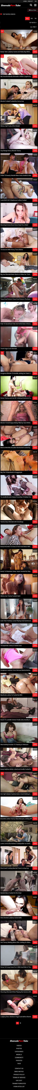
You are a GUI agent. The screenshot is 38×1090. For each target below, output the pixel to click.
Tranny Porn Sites (19, 1083)
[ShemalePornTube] (11, 5)
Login (25, 1)
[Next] (20, 1023)
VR (35, 18)
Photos (19, 1048)
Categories (19, 1051)
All (27, 18)
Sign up (30, 1)
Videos (19, 1045)
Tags (19, 1063)
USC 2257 (19, 1080)
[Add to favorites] (31, 31)
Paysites (19, 1060)
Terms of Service (19, 1077)
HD (32, 18)
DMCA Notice (19, 1071)
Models (19, 1054)
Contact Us (19, 1068)
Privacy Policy (19, 1074)
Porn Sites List (19, 1086)
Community (19, 1057)
